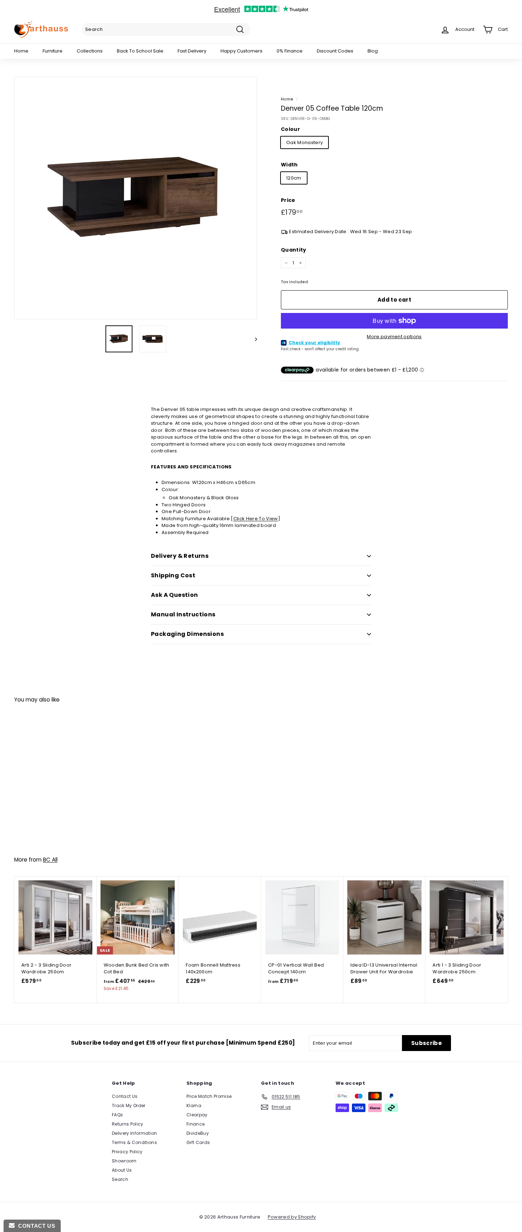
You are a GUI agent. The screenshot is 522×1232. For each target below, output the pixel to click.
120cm (293, 178)
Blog (373, 51)
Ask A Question (174, 595)
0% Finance (290, 51)
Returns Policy (127, 1124)
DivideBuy (197, 1133)
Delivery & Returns (179, 556)
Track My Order (129, 1105)
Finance (195, 1124)
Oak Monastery (304, 142)
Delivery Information (134, 1133)
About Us (122, 1170)
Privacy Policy (127, 1152)
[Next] (252, 339)
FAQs (117, 1115)
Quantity (293, 249)
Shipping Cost (173, 575)
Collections (90, 51)
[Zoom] (136, 198)
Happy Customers (241, 51)
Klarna (193, 1105)
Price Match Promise (209, 1096)
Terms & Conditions (134, 1142)
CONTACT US (35, 1226)
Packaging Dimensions (187, 634)
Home (21, 51)
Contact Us (124, 1096)
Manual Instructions (183, 614)
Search (120, 1179)
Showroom (124, 1161)
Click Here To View (255, 518)
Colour (290, 129)
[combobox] (166, 29)
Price (288, 200)
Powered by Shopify (292, 1217)
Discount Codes (335, 51)
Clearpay (197, 1115)
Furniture (52, 51)
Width (289, 164)
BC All (50, 859)
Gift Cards (198, 1142)
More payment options (394, 336)
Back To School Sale (140, 51)
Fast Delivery (192, 51)
